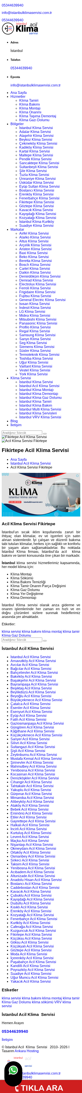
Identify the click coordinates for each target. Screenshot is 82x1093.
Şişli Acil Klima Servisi (27, 751)
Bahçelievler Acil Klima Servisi (34, 672)
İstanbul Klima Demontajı (38, 394)
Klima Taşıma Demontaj (37, 116)
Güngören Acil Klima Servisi (32, 727)
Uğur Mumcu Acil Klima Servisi (34, 977)
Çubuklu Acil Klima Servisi (31, 895)
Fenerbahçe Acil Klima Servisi (33, 919)
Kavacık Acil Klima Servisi (30, 891)
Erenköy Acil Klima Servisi (30, 911)
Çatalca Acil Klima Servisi (30, 704)
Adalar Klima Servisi (35, 132)
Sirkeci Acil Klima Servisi (29, 860)
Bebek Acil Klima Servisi (29, 809)
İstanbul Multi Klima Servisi (40, 409)
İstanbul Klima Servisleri (38, 413)
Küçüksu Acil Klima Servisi (31, 938)
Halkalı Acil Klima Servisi (29, 825)
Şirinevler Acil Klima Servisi (31, 762)
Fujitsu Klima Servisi (35, 296)
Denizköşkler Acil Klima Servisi (34, 778)
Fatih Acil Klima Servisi (28, 719)
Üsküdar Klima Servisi (36, 182)
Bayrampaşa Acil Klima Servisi (34, 684)
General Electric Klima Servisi (42, 300)
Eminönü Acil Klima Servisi (31, 813)
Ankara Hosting (27, 1051)
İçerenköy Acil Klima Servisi (32, 958)
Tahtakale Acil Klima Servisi (32, 786)
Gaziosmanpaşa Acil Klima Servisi (37, 723)
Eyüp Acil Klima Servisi (28, 715)
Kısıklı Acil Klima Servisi (29, 907)
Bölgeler (17, 124)
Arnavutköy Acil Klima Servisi (33, 661)
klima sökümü (42, 1002)
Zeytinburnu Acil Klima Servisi (33, 755)
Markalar (17, 229)
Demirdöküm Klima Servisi (40, 276)
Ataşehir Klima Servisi (36, 135)
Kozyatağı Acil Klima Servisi (32, 915)
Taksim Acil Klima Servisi (29, 864)
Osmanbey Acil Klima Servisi (32, 856)
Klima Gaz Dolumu (16, 635)
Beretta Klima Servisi (35, 261)
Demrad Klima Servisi (36, 280)
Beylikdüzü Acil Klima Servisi (33, 692)
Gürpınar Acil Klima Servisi (31, 794)
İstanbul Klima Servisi (36, 128)
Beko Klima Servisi (34, 257)
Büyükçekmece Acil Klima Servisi (36, 700)
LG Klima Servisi (32, 311)
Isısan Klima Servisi (34, 304)
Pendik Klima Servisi (35, 159)
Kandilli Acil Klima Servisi (30, 966)
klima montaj (52, 631)
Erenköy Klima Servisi (36, 194)
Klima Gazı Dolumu (34, 120)
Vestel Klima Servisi (34, 370)
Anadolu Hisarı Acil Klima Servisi (36, 880)
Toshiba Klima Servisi (36, 358)
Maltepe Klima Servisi (36, 155)
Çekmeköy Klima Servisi (38, 143)
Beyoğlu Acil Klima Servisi (30, 696)
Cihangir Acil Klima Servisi (31, 782)
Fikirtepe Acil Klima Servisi (31, 934)
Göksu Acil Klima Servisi (29, 942)
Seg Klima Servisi (33, 343)
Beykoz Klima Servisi (35, 139)
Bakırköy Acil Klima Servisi (31, 676)
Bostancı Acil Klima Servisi (31, 884)
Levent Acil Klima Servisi (29, 837)
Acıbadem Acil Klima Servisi (32, 872)
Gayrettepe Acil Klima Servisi (33, 821)
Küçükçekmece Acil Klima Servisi (36, 735)
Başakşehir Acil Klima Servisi (33, 680)
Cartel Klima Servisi (34, 268)
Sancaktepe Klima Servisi (39, 163)
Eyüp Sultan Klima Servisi (39, 186)
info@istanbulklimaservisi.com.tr (27, 13)
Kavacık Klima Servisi (36, 210)
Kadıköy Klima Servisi (36, 147)
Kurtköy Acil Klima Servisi (30, 923)
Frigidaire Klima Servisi (37, 292)
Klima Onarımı (30, 112)
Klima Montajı (29, 108)
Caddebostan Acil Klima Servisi (34, 887)
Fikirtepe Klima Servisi (36, 202)
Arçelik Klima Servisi (35, 245)
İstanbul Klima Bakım (35, 405)
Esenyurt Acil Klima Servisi (31, 712)
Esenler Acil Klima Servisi (30, 708)
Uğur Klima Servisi (33, 362)
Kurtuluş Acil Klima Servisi (30, 833)
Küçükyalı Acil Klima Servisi (32, 946)
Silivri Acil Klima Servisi (28, 743)
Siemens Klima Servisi (36, 347)
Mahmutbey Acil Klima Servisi (33, 766)
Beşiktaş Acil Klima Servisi (31, 688)
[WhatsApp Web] (13, 1073)
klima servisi (11, 631)
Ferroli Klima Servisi (35, 288)
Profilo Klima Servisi (35, 327)
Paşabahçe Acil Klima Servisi (33, 962)
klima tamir (71, 631)
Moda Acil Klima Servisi (28, 954)
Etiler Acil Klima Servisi (28, 817)
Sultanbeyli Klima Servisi (38, 167)
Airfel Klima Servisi (34, 233)
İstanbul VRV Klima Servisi (40, 417)
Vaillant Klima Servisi (35, 366)
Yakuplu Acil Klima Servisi (30, 790)
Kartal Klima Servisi (34, 151)
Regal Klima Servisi (34, 331)
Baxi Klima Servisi (33, 253)
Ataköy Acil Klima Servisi (29, 805)
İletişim (15, 425)
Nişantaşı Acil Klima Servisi (31, 844)
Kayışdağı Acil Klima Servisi (32, 899)
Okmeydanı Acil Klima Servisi (33, 848)
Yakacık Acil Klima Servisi (30, 981)
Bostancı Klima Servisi (36, 190)
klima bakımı (31, 631)
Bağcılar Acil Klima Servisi (30, 669)
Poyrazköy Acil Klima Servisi (32, 970)
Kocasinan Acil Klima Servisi (32, 774)
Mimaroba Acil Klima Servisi (32, 798)
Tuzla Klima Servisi (34, 175)
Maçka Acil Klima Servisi (29, 841)
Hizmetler (17, 96)
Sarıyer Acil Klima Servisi (30, 739)
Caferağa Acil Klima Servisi (31, 927)
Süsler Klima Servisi (35, 351)
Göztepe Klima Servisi (36, 206)
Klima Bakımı (29, 104)
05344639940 (12, 5)
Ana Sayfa (18, 92)
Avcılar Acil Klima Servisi (29, 665)
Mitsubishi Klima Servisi (37, 319)
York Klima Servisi (33, 374)
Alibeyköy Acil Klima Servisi (32, 801)
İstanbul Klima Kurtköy (36, 222)
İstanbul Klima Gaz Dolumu (40, 397)
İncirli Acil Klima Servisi (28, 829)
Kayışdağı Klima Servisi (37, 214)
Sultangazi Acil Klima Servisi (32, 747)
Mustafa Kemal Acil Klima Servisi (36, 758)
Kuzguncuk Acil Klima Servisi (33, 930)
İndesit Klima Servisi (35, 308)
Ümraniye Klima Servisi (37, 179)
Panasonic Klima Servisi (38, 323)
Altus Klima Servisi (34, 241)
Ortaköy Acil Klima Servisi (30, 852)
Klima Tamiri (28, 100)
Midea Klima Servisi (34, 315)
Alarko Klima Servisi (35, 237)
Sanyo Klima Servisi (35, 339)
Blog (14, 421)
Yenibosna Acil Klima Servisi (32, 770)
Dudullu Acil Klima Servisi (30, 903)
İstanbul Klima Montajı (36, 390)
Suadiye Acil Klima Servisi (30, 973)
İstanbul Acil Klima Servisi (39, 386)
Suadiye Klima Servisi (36, 225)
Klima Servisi (20, 378)
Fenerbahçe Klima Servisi (39, 198)
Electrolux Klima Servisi (37, 284)
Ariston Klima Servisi (35, 249)
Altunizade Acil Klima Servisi (32, 876)
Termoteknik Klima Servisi (39, 354)
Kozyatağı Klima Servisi (37, 218)
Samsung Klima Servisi (37, 335)
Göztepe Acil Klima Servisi (31, 950)
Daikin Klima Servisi (35, 272)
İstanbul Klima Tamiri (35, 401)
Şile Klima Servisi (33, 171)
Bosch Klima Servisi (35, 265)
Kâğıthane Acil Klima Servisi (32, 731)
